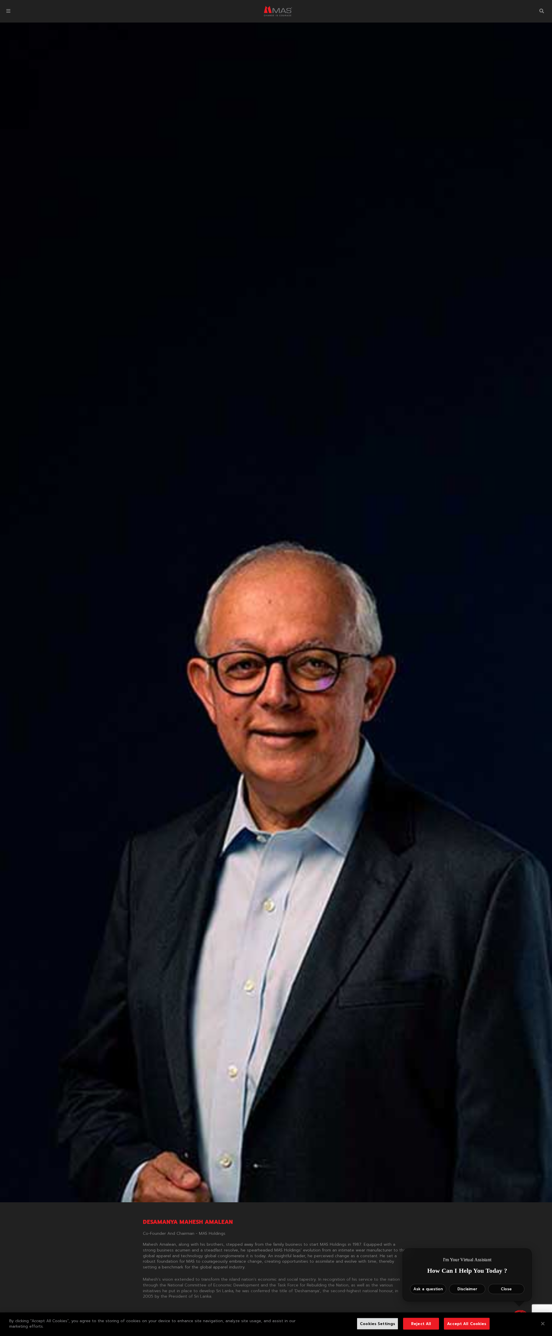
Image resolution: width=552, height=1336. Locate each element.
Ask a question (428, 1289)
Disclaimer (467, 1289)
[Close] (542, 1323)
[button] (8, 11)
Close (506, 1289)
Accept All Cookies (466, 1324)
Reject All (421, 1324)
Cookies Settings (377, 1324)
